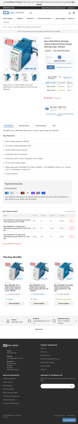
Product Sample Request (11, 403)
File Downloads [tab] (40, 126)
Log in (50, 67)
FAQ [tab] (54, 126)
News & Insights (61, 18)
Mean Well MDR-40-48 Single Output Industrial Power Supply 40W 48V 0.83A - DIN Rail (37, 27)
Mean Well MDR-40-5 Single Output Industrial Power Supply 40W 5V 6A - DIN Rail (63, 288)
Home (4, 27)
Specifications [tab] (24, 126)
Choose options (14, 303)
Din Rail (10, 27)
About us (43, 348)
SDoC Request (7, 385)
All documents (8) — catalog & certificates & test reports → (59, 114)
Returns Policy (71, 415)
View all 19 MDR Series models (11, 243)
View (71, 221)
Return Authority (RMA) (10, 392)
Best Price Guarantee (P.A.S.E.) (50, 359)
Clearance (6, 22)
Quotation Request (9, 400)
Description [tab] (9, 126)
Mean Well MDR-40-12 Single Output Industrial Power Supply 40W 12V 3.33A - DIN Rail (17, 228)
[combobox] (46, 13)
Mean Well (48, 38)
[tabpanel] (37, 152)
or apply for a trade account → (64, 67)
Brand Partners (45, 355)
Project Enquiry (7, 382)
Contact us (71, 8)
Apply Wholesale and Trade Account (53, 8)
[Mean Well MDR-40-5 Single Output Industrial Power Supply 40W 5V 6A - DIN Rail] (63, 271)
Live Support (70, 420)
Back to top (39, 329)
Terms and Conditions (59, 415)
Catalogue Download (9, 378)
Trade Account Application (11, 396)
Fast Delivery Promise (47, 362)
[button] (74, 13)
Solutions (71, 18)
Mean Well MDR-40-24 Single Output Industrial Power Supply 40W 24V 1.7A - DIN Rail (16, 236)
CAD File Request (8, 389)
